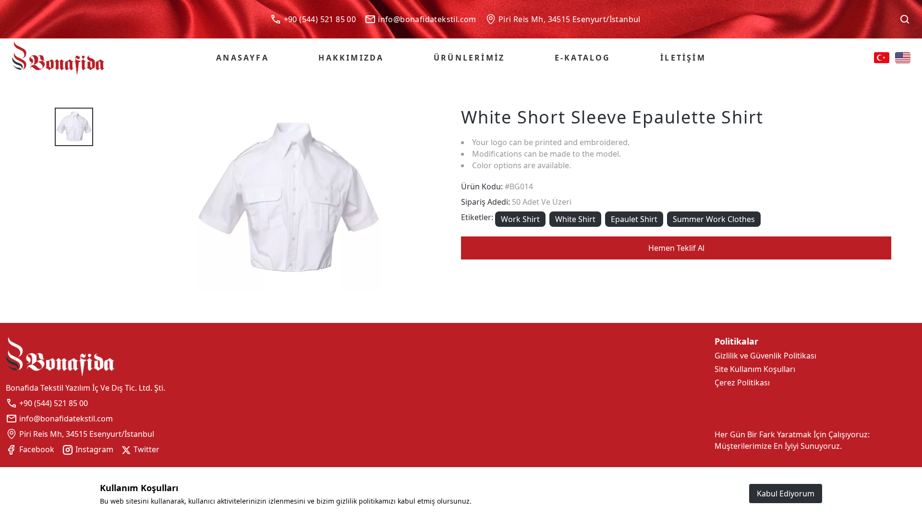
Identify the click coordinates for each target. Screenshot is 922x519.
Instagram (93, 449)
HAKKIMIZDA (351, 57)
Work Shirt (520, 219)
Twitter (145, 449)
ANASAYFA (242, 57)
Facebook (35, 449)
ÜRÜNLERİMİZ (469, 57)
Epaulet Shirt (634, 219)
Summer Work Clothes (714, 219)
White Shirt (575, 219)
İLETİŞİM (683, 57)
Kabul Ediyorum (785, 493)
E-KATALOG (583, 57)
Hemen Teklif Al (676, 248)
